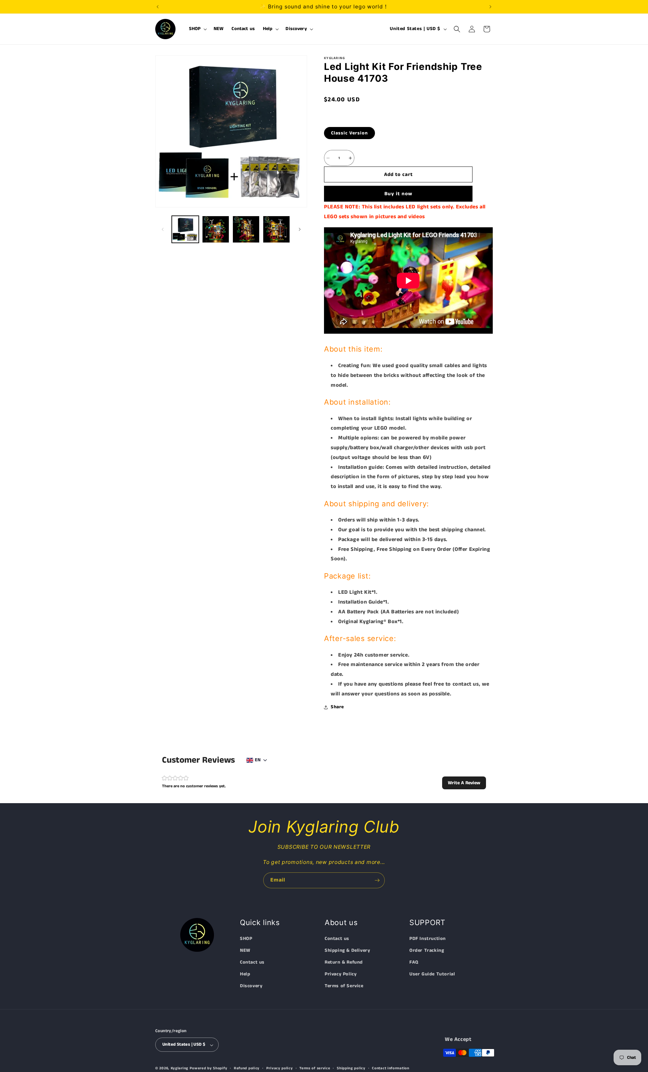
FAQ (413, 962)
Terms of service (314, 1068)
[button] (197, 29)
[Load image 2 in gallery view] (215, 229)
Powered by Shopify (208, 1068)
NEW (245, 950)
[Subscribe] (377, 880)
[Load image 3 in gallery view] (246, 229)
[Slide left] (162, 229)
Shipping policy (351, 1068)
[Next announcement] (490, 6)
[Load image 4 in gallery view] (276, 229)
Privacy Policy (340, 974)
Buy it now (398, 193)
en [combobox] (258, 760)
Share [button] (337, 707)
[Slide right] (299, 229)
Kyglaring (179, 1068)
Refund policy (247, 1068)
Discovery (251, 986)
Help (245, 974)
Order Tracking (426, 950)
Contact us (252, 962)
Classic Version (349, 133)
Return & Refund (344, 962)
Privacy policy (279, 1068)
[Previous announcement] (157, 6)
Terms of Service (344, 986)
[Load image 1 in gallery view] (185, 229)
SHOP (246, 938)
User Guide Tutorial (432, 974)
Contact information (390, 1068)
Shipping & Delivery (347, 950)
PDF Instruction (427, 938)
